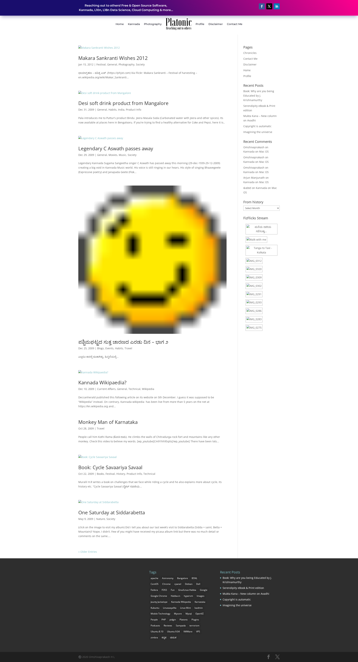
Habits (113, 109)
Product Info (133, 109)
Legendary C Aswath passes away (115, 148)
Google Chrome (159, 595)
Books (100, 474)
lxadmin (198, 607)
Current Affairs (106, 389)
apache (154, 578)
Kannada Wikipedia (181, 601)
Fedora (154, 590)
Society (140, 64)
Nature (100, 519)
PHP (163, 619)
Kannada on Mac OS (256, 151)
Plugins (195, 619)
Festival (101, 64)
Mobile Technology (160, 613)
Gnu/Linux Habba (187, 590)
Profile (200, 24)
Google (203, 590)
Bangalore (182, 578)
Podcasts (155, 625)
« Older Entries (87, 551)
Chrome (166, 584)
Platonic (184, 619)
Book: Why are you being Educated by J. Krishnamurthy (258, 95)
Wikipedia (148, 389)
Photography (153, 24)
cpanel (177, 584)
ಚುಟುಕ (173, 637)
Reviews (168, 625)
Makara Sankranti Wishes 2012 (113, 58)
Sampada (181, 625)
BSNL (194, 578)
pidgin (172, 619)
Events (109, 348)
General (112, 64)
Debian (188, 584)
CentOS (154, 584)
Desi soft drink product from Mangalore (123, 103)
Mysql (189, 613)
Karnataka (200, 601)
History (120, 474)
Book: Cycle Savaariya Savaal (110, 467)
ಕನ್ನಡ (164, 637)
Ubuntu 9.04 (173, 631)
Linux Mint (185, 607)
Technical (134, 389)
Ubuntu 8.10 (157, 631)
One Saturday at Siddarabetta (111, 512)
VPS (198, 631)
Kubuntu (155, 607)
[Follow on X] (269, 6)
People (154, 619)
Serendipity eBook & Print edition (243, 588)
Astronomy (167, 578)
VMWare (187, 631)
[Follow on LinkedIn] (277, 6)
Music (122, 155)
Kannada (134, 24)
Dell (198, 584)
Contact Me (234, 24)
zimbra (154, 637)
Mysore (178, 613)
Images (200, 595)
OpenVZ (199, 613)
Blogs (100, 348)
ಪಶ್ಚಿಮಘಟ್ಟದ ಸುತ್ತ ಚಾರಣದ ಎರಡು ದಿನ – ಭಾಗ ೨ (123, 341)
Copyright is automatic (257, 126)
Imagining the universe (257, 132)
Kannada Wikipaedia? (102, 382)
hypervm (188, 595)
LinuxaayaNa (169, 607)
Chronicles (250, 53)
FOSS (164, 590)
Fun (173, 590)
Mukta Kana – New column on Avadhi (246, 593)
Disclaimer (215, 24)
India (121, 109)
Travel (128, 348)
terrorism (194, 625)
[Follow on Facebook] (262, 6)
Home (120, 24)
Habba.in (175, 595)
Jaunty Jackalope (159, 601)
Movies (113, 155)
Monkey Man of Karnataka (108, 422)
